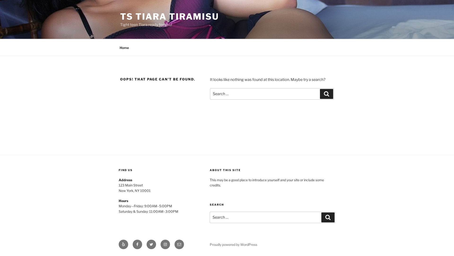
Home (124, 48)
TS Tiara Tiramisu (169, 16)
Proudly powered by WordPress (233, 245)
